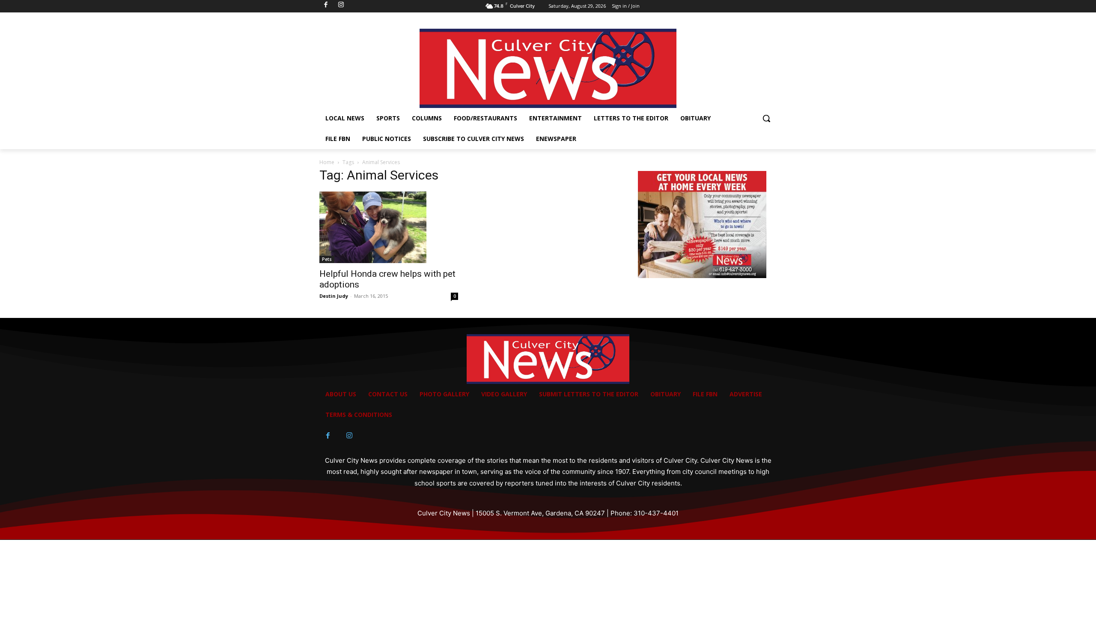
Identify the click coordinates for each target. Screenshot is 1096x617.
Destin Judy (333, 296)
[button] (766, 118)
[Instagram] (349, 435)
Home (326, 162)
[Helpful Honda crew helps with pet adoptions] (388, 227)
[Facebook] (328, 435)
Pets (327, 259)
